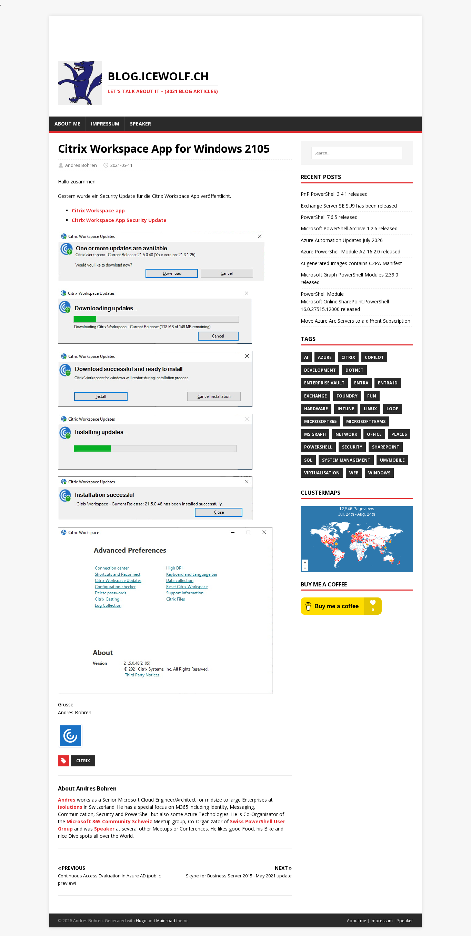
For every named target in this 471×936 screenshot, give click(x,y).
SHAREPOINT (385, 447)
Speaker (104, 828)
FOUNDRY (347, 396)
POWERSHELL (318, 447)
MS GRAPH (315, 434)
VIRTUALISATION (322, 473)
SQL (308, 460)
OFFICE (374, 434)
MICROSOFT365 (320, 421)
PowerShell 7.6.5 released (329, 217)
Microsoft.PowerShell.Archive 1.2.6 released (349, 228)
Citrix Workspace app (98, 210)
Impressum (382, 921)
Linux (370, 409)
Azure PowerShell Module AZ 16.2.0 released (350, 251)
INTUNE (346, 409)
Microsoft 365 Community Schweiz (109, 821)
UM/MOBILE (392, 460)
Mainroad (165, 921)
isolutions (70, 807)
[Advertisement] (235, 31)
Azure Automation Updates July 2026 (342, 240)
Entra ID (388, 383)
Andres (67, 799)
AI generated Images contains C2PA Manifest (351, 263)
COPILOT (374, 357)
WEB (354, 473)
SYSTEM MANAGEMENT (346, 460)
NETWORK (346, 434)
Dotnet (354, 370)
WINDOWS (379, 473)
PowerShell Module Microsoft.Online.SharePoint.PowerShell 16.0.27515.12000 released (345, 302)
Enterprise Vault (324, 383)
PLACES (399, 434)
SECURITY (352, 447)
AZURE (325, 357)
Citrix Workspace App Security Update (119, 220)
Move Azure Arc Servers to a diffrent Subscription (355, 321)
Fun (371, 396)
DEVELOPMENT (320, 370)
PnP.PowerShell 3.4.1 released (334, 194)
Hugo (141, 921)
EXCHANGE (315, 396)
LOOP (393, 409)
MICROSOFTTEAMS (365, 421)
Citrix (83, 761)
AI (306, 357)
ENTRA (361, 383)
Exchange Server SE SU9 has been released (349, 205)
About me (356, 921)
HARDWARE (316, 409)
